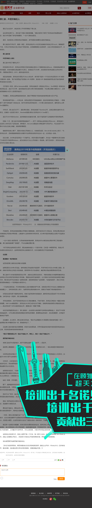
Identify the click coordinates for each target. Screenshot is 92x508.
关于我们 (57, 493)
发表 (61, 479)
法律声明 (49, 493)
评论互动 (65, 493)
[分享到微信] (58, 460)
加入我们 (41, 493)
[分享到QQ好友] (62, 460)
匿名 (56, 479)
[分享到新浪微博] (60, 460)
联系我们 (33, 493)
